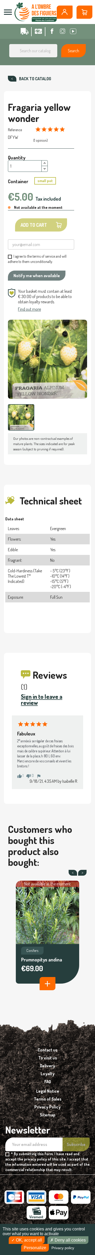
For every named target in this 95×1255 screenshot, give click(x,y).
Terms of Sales (47, 1099)
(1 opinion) (40, 140)
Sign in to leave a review (41, 699)
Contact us (48, 1050)
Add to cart (34, 225)
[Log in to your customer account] (65, 12)
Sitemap (47, 1114)
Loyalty (48, 1073)
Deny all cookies (70, 1240)
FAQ (47, 1081)
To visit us (47, 1057)
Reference (15, 130)
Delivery (47, 1065)
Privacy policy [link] (62, 1248)
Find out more (29, 309)
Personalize (35, 1247)
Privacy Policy (47, 1107)
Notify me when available (36, 275)
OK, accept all (28, 1240)
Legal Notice (47, 1091)
